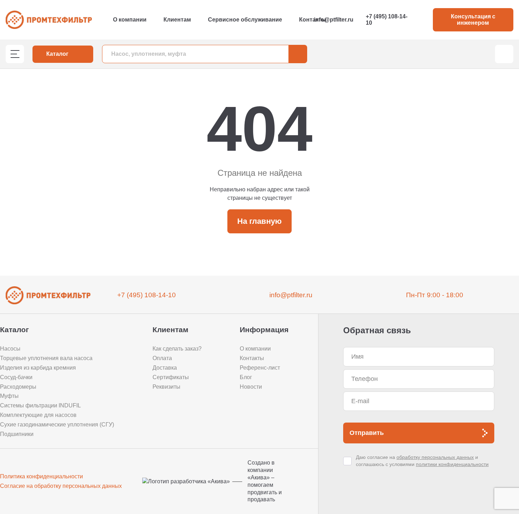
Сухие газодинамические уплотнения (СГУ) (57, 425)
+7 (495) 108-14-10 (386, 19)
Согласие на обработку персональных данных (61, 486)
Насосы (10, 349)
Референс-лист (260, 368)
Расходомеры (18, 387)
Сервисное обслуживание (245, 20)
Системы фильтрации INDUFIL (40, 405)
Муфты (9, 396)
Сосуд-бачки (16, 377)
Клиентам (177, 20)
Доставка (165, 368)
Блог (246, 377)
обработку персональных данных (435, 457)
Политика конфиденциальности (41, 476)
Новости (251, 387)
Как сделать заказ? (177, 349)
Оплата (162, 358)
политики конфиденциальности (452, 464)
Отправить (367, 432)
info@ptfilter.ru (333, 20)
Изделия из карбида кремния (38, 368)
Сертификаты (171, 377)
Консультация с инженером (473, 19)
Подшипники (17, 434)
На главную (259, 221)
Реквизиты (166, 387)
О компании (130, 20)
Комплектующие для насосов (38, 415)
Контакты (312, 20)
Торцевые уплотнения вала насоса (46, 358)
